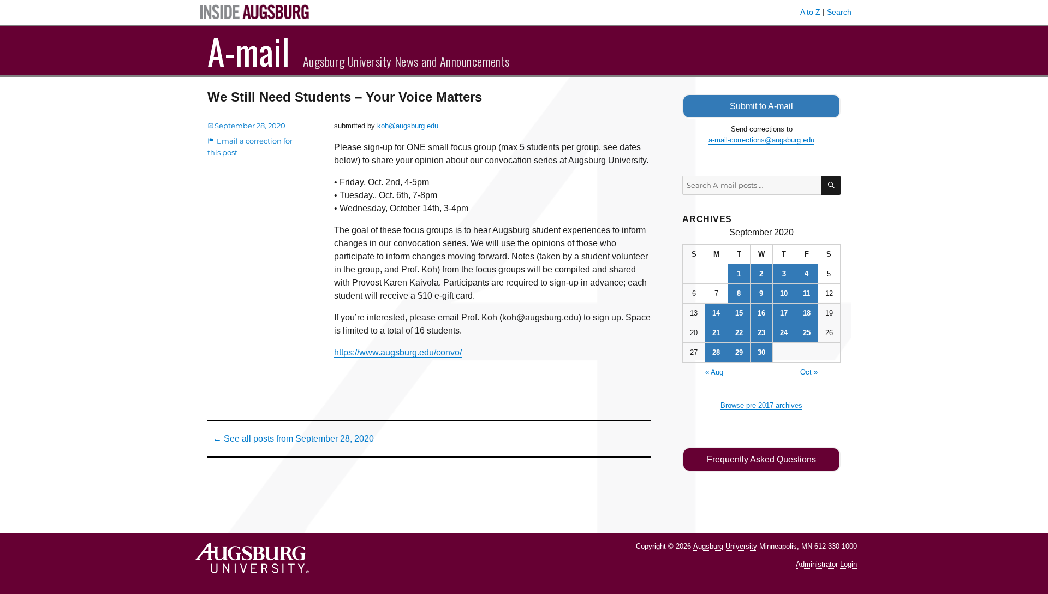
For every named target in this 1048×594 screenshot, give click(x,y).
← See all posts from (293, 438)
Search (839, 12)
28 (716, 352)
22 (739, 333)
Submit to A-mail (761, 106)
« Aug (714, 372)
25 (807, 333)
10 (784, 293)
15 (739, 313)
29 (739, 352)
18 (807, 313)
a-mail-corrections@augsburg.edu (761, 140)
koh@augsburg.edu (407, 126)
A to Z (810, 12)
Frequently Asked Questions (761, 459)
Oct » (809, 372)
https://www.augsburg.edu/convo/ (398, 352)
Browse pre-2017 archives (761, 405)
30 (761, 352)
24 (784, 333)
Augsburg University (725, 546)
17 (784, 313)
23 (761, 333)
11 (806, 293)
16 (761, 313)
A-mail (248, 50)
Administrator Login (826, 564)
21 (716, 333)
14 (716, 313)
